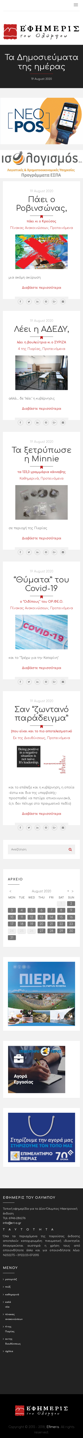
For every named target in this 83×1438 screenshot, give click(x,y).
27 (41, 931)
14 (51, 917)
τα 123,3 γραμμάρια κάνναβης (41, 472)
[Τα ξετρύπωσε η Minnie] (41, 502)
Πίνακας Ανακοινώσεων (29, 228)
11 (22, 917)
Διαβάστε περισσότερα (41, 287)
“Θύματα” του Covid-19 (41, 584)
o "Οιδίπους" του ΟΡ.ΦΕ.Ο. (41, 601)
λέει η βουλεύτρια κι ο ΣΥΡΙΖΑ (41, 342)
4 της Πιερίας (29, 349)
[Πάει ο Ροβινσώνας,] (41, 252)
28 (51, 931)
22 (61, 924)
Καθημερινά (29, 478)
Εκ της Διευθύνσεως (29, 738)
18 (21, 924)
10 (11, 917)
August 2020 (41, 891)
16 (71, 917)
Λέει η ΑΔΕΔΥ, (41, 329)
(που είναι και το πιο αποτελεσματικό (41, 731)
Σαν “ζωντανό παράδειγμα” (41, 713)
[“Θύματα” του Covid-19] (41, 632)
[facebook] (20, 301)
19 (31, 924)
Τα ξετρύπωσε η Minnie (41, 454)
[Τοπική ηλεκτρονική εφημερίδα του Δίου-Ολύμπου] (41, 32)
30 (71, 931)
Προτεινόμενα (61, 228)
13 (41, 917)
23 (71, 924)
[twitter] (29, 301)
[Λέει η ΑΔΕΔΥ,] (41, 373)
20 (41, 924)
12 (31, 917)
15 (61, 917)
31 (11, 937)
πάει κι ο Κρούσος (41, 221)
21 (51, 924)
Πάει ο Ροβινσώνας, (41, 204)
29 (61, 931)
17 (11, 924)
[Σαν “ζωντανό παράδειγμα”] (41, 761)
